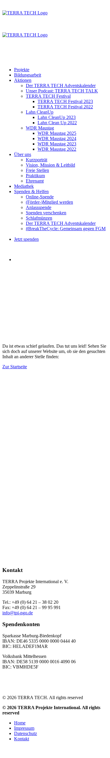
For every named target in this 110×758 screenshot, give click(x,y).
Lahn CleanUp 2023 (57, 117)
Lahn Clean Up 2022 (57, 122)
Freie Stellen (37, 170)
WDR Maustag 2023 (57, 143)
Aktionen (22, 80)
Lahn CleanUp (39, 112)
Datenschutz (25, 733)
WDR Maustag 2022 (57, 149)
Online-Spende (40, 196)
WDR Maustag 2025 (57, 133)
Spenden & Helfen (31, 191)
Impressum (24, 728)
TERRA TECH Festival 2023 (65, 101)
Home (20, 722)
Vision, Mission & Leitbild (50, 164)
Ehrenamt (35, 180)
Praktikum (35, 175)
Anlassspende (38, 207)
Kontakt (21, 738)
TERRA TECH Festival (48, 96)
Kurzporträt (36, 159)
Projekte (21, 69)
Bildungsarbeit (27, 74)
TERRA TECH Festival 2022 (65, 106)
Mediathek (24, 186)
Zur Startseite (14, 366)
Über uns (22, 154)
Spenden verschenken (46, 212)
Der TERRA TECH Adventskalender (61, 85)
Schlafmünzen (39, 217)
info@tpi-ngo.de (17, 612)
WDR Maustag (40, 127)
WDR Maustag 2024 (57, 138)
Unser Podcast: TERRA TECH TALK (62, 90)
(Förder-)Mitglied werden (49, 202)
